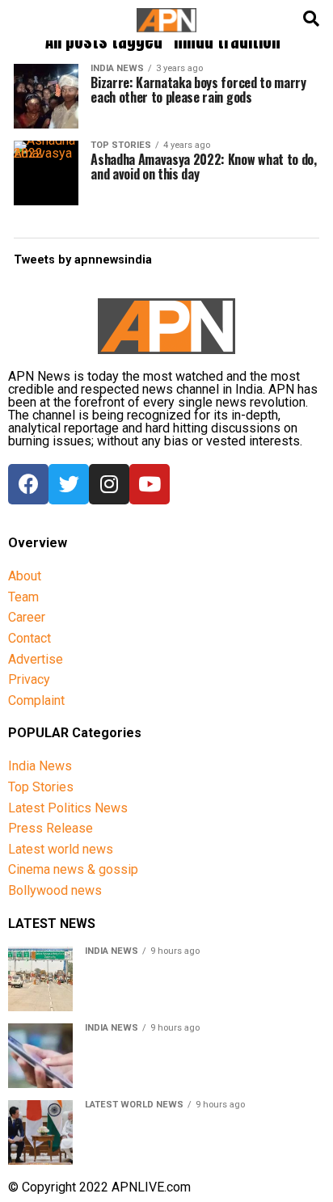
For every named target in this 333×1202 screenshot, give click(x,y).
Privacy (29, 679)
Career (26, 617)
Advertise (35, 659)
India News (40, 766)
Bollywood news (55, 890)
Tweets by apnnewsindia (83, 260)
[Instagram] (109, 484)
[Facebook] (28, 484)
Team (23, 597)
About (24, 576)
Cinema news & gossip (73, 869)
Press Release (50, 828)
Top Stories (41, 787)
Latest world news (60, 849)
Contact (29, 638)
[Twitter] (68, 484)
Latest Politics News (68, 808)
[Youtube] (149, 484)
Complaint (36, 700)
